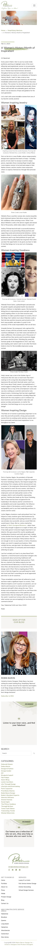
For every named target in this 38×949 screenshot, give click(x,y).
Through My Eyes (7, 806)
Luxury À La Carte (24, 880)
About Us (4, 887)
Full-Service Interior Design (27, 884)
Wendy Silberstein (7, 813)
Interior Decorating (25, 887)
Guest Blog (5, 780)
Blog (2, 900)
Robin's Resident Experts (10, 795)
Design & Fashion (7, 769)
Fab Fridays (5, 778)
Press (3, 890)
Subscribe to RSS (7, 696)
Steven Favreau (6, 800)
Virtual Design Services (26, 890)
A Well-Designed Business (17, 525)
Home (3, 30)
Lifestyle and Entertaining (10, 786)
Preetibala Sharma (7, 791)
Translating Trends (8, 811)
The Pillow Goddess (8, 804)
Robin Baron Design (8, 793)
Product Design (6, 897)
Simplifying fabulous (15, 30)
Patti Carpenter (6, 789)
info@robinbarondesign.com (18, 867)
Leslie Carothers (7, 782)
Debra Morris (5, 766)
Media (3, 893)
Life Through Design (8, 784)
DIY (2, 773)
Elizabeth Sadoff (7, 775)
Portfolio (4, 884)
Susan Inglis (5, 802)
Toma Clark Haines (8, 809)
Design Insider (6, 771)
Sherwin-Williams (7, 797)
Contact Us (4, 903)
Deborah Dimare (7, 764)
